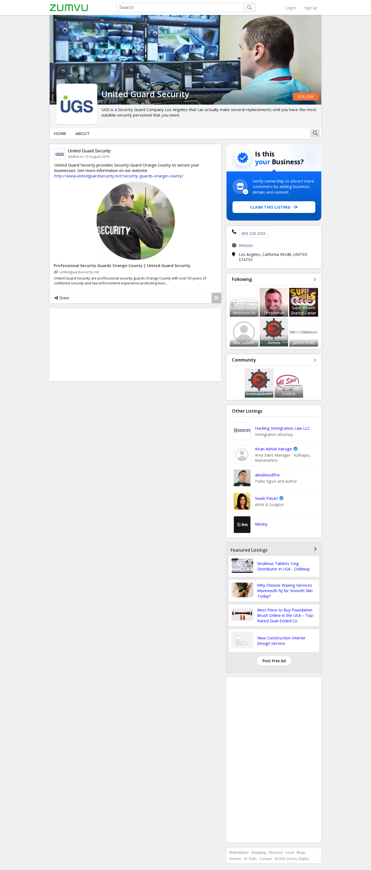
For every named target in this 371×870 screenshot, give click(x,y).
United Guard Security (89, 151)
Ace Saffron (244, 342)
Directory (276, 852)
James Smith (304, 342)
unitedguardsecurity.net (79, 271)
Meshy (261, 524)
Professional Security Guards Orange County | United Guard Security (122, 265)
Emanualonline (259, 393)
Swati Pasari (266, 498)
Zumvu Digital (298, 858)
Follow (306, 96)
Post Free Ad (274, 660)
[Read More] (216, 298)
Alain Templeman (274, 310)
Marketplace (239, 852)
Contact (266, 858)
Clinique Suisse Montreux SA (244, 310)
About (83, 133)
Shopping (258, 852)
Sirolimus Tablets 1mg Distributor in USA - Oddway (283, 566)
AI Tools (250, 858)
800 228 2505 (254, 233)
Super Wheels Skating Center (303, 310)
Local (289, 852)
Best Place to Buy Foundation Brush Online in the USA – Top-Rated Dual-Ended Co (286, 615)
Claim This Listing (270, 207)
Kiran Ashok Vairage (273, 448)
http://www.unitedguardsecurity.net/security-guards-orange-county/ (118, 175)
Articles (235, 858)
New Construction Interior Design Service (281, 640)
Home (60, 133)
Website (246, 245)
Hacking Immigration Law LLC (282, 428)
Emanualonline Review (274, 340)
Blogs (301, 852)
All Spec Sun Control (288, 391)
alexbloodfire (267, 475)
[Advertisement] (274, 760)
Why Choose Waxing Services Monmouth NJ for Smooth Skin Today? (285, 590)
